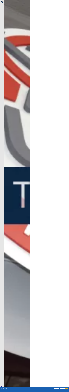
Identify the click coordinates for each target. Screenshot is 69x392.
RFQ (1, 386)
